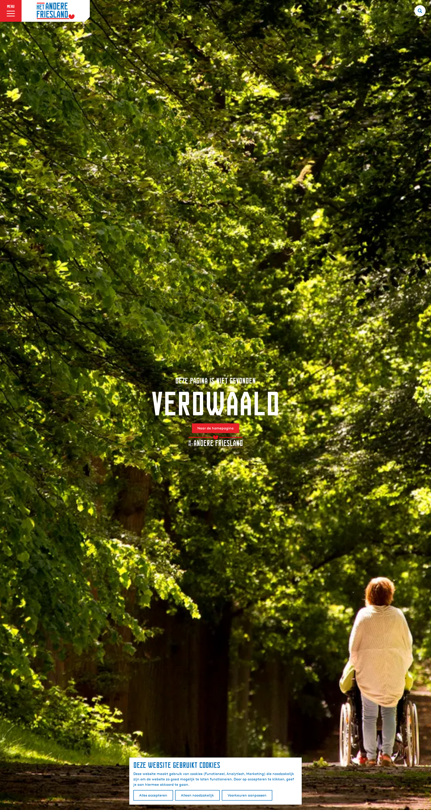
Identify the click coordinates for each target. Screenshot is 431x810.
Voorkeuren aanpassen (247, 795)
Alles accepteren (153, 795)
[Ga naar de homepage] (55, 11)
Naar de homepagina (215, 428)
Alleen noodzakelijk (197, 795)
